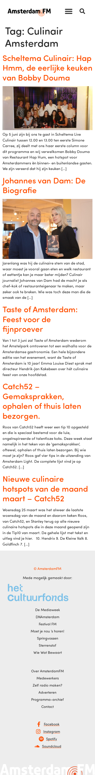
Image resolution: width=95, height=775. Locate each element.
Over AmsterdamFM (47, 671)
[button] (69, 11)
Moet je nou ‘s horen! (47, 631)
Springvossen (47, 638)
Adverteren (47, 692)
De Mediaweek (47, 610)
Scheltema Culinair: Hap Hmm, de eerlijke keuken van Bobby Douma (47, 67)
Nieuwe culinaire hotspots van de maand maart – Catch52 (45, 488)
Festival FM (47, 624)
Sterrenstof (47, 645)
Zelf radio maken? (47, 685)
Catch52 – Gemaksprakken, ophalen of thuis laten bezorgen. (42, 401)
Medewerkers (47, 678)
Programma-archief (47, 699)
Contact (47, 706)
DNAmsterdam (47, 617)
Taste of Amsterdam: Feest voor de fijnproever (40, 319)
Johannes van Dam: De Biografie (44, 185)
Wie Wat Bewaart (47, 652)
